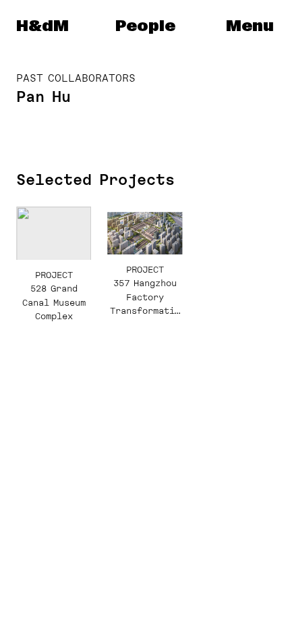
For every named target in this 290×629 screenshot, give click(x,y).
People (145, 26)
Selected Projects (95, 179)
